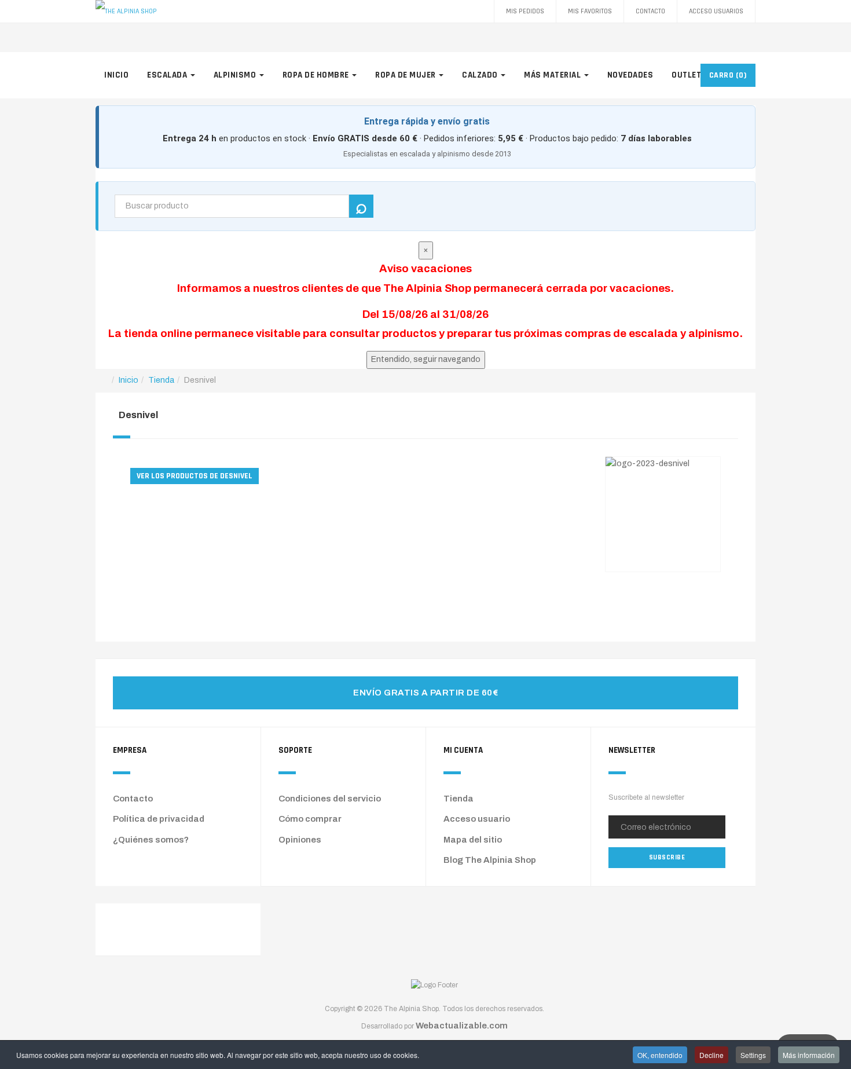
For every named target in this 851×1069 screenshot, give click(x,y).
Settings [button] (753, 1055)
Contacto (650, 11)
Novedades (630, 74)
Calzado (481, 74)
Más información (809, 1055)
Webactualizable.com (462, 1025)
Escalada (168, 74)
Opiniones (299, 839)
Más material (553, 74)
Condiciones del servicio (329, 798)
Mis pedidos (525, 11)
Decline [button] (711, 1055)
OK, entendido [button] (660, 1055)
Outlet (687, 74)
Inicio (116, 74)
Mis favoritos (590, 11)
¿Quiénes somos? (151, 839)
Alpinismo (236, 74)
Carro (728, 75)
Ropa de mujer (406, 74)
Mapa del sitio (472, 839)
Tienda (458, 798)
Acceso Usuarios (716, 11)
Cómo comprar (310, 818)
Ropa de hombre (317, 74)
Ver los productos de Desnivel (194, 476)
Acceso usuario (476, 818)
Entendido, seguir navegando (425, 359)
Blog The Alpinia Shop (489, 860)
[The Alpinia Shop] (126, 11)
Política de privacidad (158, 818)
